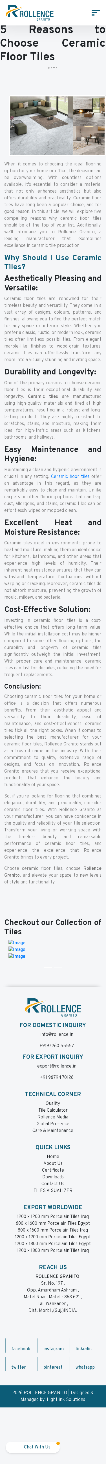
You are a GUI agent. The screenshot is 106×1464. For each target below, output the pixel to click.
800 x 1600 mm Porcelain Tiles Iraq (53, 1230)
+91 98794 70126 (57, 1078)
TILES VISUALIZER (53, 1191)
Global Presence (53, 1124)
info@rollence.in (56, 1035)
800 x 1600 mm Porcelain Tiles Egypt (53, 1223)
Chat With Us (36, 1447)
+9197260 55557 (56, 1046)
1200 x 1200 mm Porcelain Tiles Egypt (53, 1237)
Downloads (53, 1177)
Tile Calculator (53, 1110)
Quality (53, 1104)
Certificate (53, 1170)
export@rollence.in (56, 1066)
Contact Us (52, 1184)
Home (53, 68)
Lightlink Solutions (66, 1400)
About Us (53, 1164)
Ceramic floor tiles (70, 477)
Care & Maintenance (52, 1131)
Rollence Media (52, 1117)
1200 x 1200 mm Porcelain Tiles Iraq (53, 1217)
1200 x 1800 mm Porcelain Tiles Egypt (53, 1244)
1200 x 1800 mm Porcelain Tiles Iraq (53, 1251)
